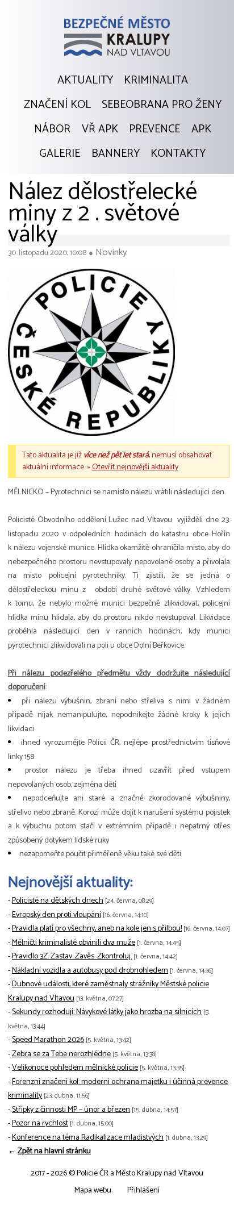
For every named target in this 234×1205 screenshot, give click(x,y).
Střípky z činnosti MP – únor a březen (71, 1109)
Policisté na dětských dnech (57, 900)
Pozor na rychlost (40, 1123)
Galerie (59, 154)
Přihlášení (143, 1190)
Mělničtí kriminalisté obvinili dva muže (73, 942)
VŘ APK (100, 129)
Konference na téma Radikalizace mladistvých (88, 1137)
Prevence (154, 129)
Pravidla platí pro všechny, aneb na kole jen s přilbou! (97, 928)
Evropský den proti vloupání (56, 915)
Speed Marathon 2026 (48, 1039)
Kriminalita (156, 80)
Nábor (52, 129)
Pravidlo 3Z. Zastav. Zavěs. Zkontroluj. (72, 956)
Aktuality (85, 80)
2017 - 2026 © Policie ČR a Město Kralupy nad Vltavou (117, 1173)
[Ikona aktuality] (91, 355)
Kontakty (178, 154)
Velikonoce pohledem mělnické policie (75, 1067)
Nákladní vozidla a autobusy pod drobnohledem (90, 970)
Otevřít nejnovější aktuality (135, 467)
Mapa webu (92, 1190)
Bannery (115, 154)
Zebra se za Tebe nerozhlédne (61, 1054)
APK (201, 129)
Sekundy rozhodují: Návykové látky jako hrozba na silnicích (107, 1012)
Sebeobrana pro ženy (162, 105)
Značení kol (57, 105)
